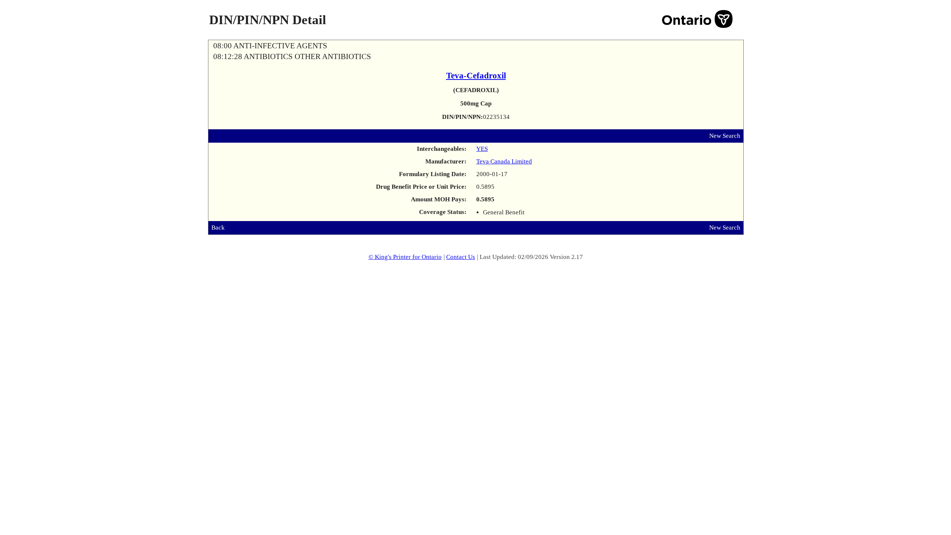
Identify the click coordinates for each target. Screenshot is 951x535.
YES (482, 148)
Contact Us (460, 256)
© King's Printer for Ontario (405, 256)
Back (218, 227)
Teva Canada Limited (504, 161)
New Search (724, 135)
